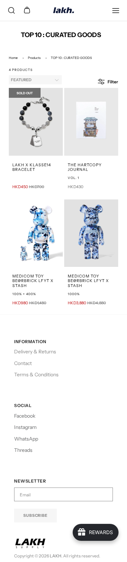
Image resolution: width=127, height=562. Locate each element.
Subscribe (35, 515)
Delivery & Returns (35, 351)
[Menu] (115, 10)
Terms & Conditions (36, 374)
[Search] (11, 10)
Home (13, 58)
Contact (23, 363)
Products (34, 58)
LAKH (55, 555)
